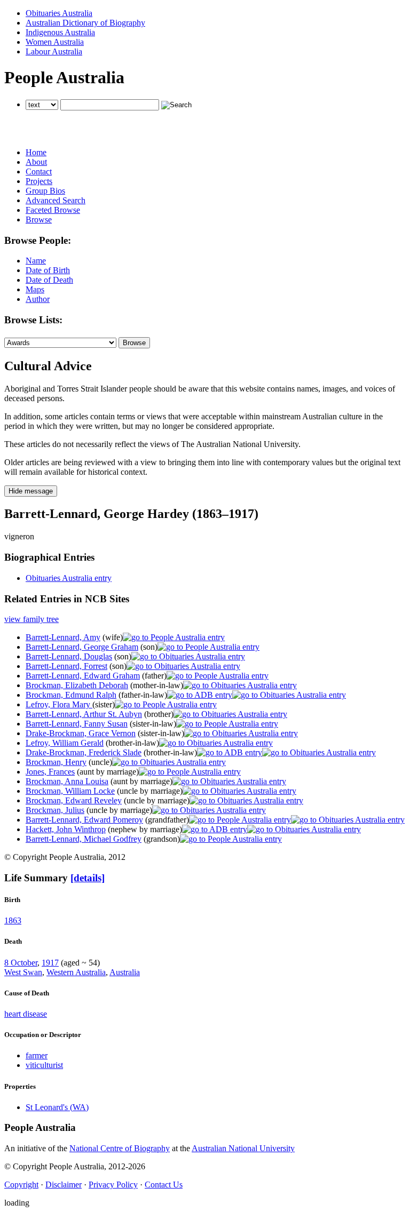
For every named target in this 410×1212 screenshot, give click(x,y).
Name (36, 260)
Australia (124, 972)
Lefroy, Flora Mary (59, 704)
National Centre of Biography (119, 1148)
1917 (50, 962)
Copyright (21, 1184)
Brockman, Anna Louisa (67, 781)
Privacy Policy (113, 1184)
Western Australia (76, 972)
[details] (87, 877)
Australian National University (243, 1148)
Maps (35, 289)
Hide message (31, 491)
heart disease (25, 1013)
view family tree (31, 619)
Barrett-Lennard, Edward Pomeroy (84, 819)
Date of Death (49, 279)
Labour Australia (54, 51)
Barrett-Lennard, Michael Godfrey (83, 838)
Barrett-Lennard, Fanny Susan (77, 723)
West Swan (23, 972)
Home (36, 152)
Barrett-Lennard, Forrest (66, 666)
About (36, 161)
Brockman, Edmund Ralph (71, 694)
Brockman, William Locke (70, 790)
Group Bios (45, 190)
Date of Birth (48, 270)
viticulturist (44, 1065)
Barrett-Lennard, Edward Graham (83, 675)
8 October (20, 962)
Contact (39, 171)
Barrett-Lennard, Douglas (69, 656)
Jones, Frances (50, 771)
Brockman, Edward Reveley (74, 800)
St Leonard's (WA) (57, 1107)
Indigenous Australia (60, 32)
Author (38, 299)
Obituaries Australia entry (69, 578)
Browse (39, 219)
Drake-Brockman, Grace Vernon (81, 733)
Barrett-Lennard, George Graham (82, 646)
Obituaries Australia (59, 13)
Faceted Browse (53, 209)
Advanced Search (55, 200)
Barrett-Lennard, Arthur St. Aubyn (84, 714)
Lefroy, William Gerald (65, 742)
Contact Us (164, 1184)
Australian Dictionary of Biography (85, 22)
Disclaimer (63, 1184)
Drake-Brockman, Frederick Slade (83, 752)
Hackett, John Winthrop (66, 829)
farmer (37, 1055)
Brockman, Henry (56, 762)
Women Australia (55, 41)
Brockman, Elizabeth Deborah (77, 685)
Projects (39, 181)
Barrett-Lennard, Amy (63, 637)
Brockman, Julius (55, 810)
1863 (12, 920)
